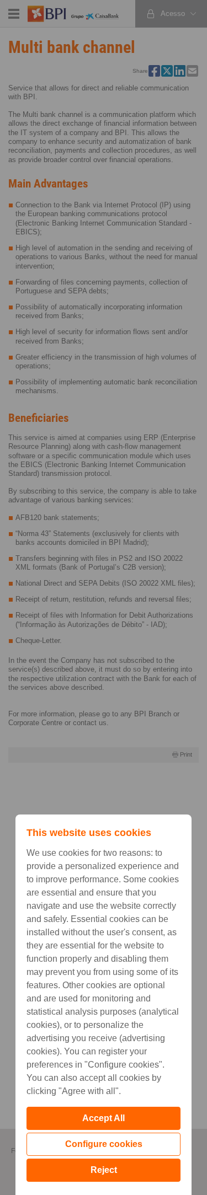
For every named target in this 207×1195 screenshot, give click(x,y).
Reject (104, 1170)
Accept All (103, 1118)
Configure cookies (103, 1144)
